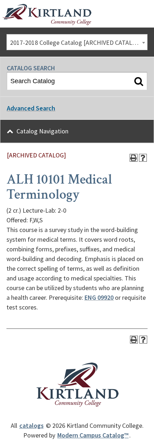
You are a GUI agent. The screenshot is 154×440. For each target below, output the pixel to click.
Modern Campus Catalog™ (93, 435)
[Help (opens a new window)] (143, 158)
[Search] (138, 81)
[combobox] (77, 42)
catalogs (31, 425)
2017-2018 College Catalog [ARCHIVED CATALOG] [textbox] (76, 42)
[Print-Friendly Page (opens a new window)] (134, 158)
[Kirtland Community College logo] (47, 14)
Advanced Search (31, 108)
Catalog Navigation (42, 131)
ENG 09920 (99, 297)
